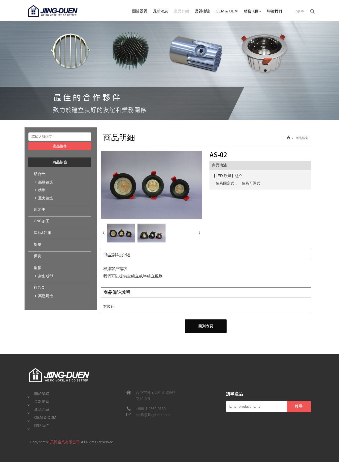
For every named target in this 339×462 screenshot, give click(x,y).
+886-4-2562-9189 (151, 409)
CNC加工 (41, 221)
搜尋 (299, 406)
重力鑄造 (45, 198)
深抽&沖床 (42, 233)
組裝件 (39, 209)
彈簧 (37, 256)
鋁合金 (39, 174)
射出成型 (45, 276)
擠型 (42, 190)
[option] (169, 70)
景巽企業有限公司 (53, 10)
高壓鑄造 (45, 182)
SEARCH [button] (312, 11)
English (299, 11)
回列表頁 (205, 326)
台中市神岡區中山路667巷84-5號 (155, 395)
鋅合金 (39, 287)
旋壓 (37, 244)
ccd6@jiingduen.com (153, 415)
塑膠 (37, 268)
